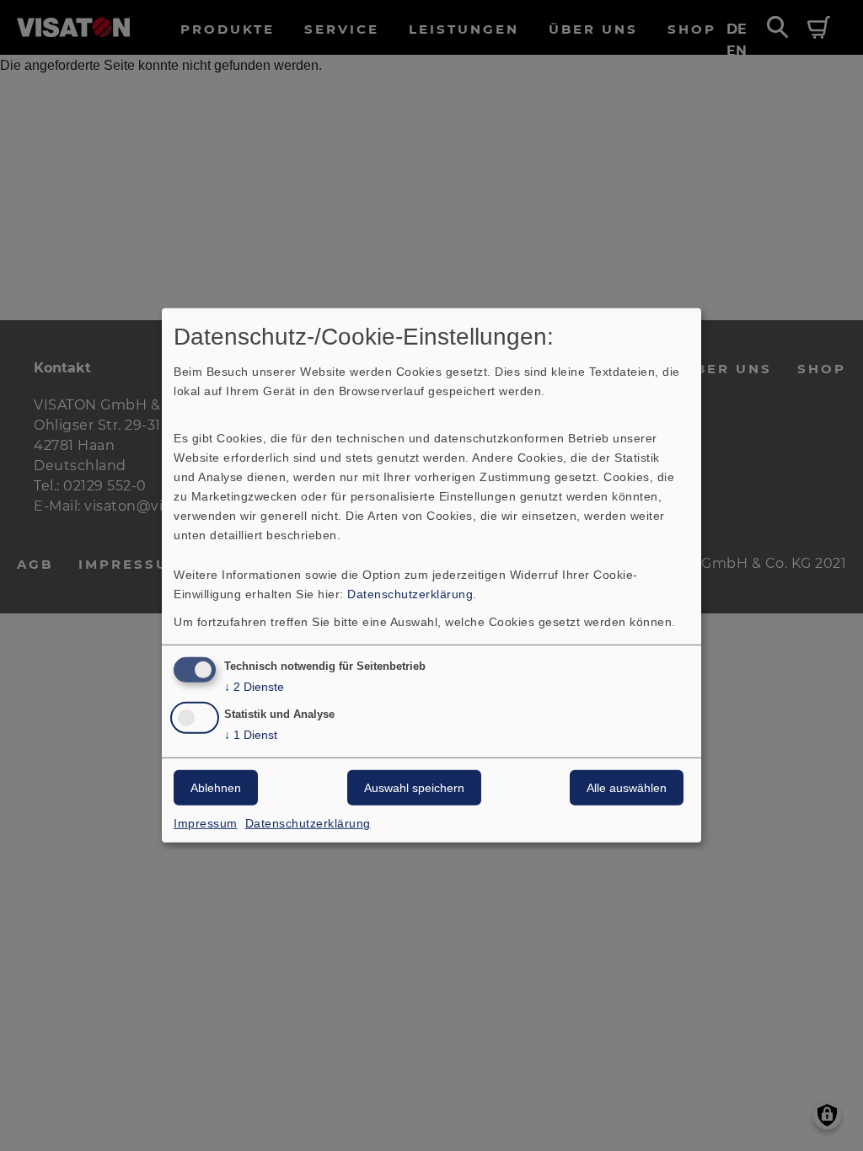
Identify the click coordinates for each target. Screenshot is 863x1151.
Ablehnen (215, 788)
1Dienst (250, 734)
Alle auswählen (627, 788)
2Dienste (254, 686)
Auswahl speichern (414, 788)
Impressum (206, 823)
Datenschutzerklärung (410, 593)
